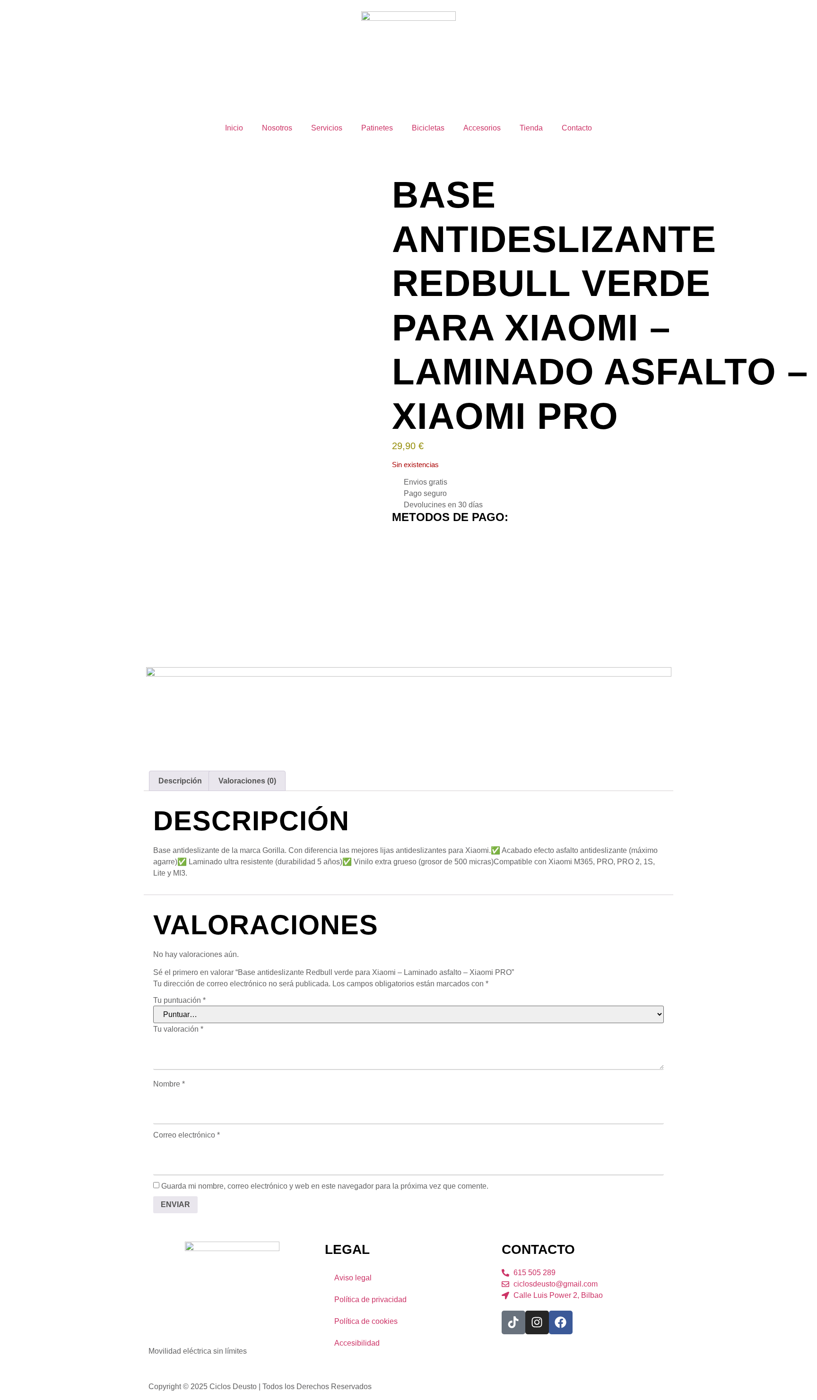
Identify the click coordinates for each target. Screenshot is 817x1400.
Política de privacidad (370, 1300)
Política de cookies (366, 1321)
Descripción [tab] (180, 781)
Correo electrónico (186, 1135)
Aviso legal (353, 1278)
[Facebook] (561, 1322)
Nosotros (277, 128)
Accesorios (482, 128)
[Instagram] (537, 1322)
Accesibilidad (357, 1343)
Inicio (234, 128)
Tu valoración (178, 1029)
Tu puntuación (179, 1000)
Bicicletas (428, 128)
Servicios (326, 128)
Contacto (577, 128)
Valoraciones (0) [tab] (247, 781)
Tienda (531, 128)
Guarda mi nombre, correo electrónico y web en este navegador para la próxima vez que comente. (324, 1186)
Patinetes (377, 128)
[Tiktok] (513, 1322)
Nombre (169, 1084)
